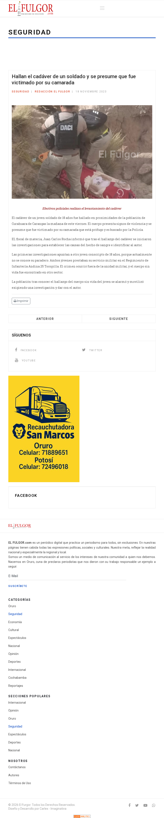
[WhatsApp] (153, 805)
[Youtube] (145, 805)
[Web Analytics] (82, 816)
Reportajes (15, 685)
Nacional (14, 646)
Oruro (12, 606)
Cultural (13, 630)
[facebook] (129, 805)
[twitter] (137, 805)
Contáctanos (17, 767)
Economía (15, 622)
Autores (13, 775)
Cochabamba (17, 677)
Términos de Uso (19, 783)
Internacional (17, 669)
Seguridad (20, 91)
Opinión (13, 654)
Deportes (14, 661)
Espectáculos (17, 638)
